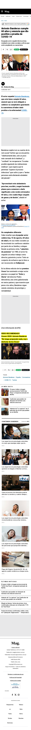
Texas (13, 16)
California (8, 16)
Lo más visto (7, 386)
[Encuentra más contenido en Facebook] (3, 49)
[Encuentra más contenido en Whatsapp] (11, 49)
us (10, 709)
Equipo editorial (15, 647)
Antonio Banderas (8, 377)
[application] (15, 351)
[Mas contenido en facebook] (12, 694)
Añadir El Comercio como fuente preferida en (16, 24)
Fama (10, 714)
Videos (21, 704)
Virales (10, 718)
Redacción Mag (9, 87)
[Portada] (15, 646)
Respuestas (10, 704)
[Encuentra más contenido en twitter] (7, 49)
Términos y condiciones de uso (16, 674)
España (18, 377)
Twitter (14, 380)
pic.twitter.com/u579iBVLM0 (8, 225)
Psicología (25, 16)
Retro (21, 714)
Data (21, 709)
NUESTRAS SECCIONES (15, 700)
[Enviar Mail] (2, 87)
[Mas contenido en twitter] (15, 694)
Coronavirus (26, 377)
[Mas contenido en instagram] (18, 694)
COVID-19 (8, 380)
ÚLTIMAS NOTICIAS (9, 581)
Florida (2, 16)
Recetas (21, 718)
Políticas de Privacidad (15, 677)
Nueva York (19, 16)
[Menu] (3, 11)
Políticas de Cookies (15, 680)
